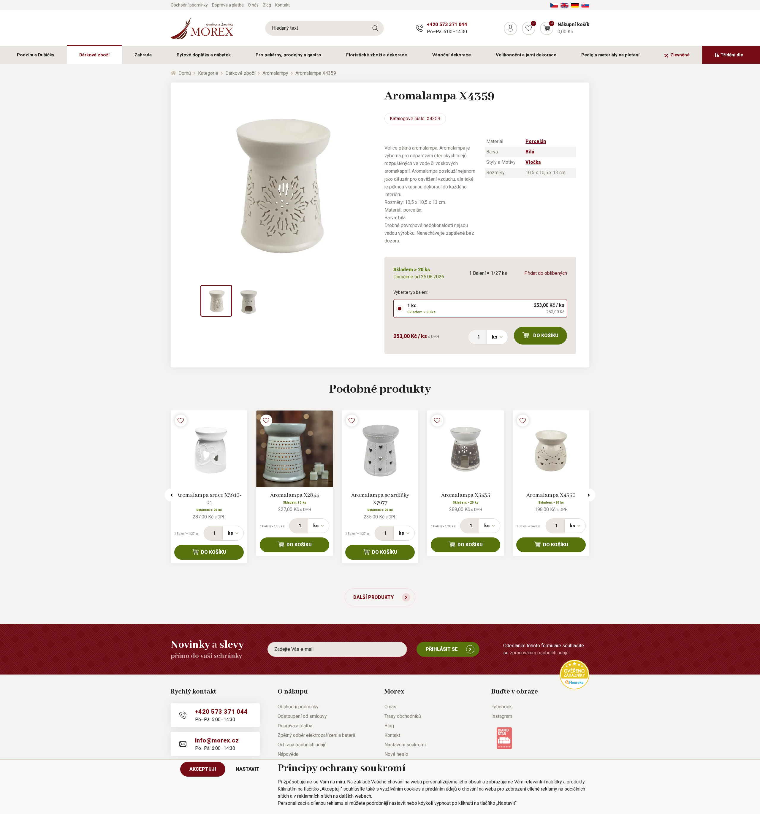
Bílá (529, 152)
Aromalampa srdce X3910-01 (209, 499)
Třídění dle (732, 55)
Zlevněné (680, 55)
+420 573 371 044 (447, 24)
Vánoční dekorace (451, 55)
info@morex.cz (217, 740)
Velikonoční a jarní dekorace (526, 55)
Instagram (501, 716)
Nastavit (247, 769)
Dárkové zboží (94, 55)
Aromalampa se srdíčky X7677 (380, 499)
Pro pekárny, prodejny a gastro (288, 55)
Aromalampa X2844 (294, 495)
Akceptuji (202, 769)
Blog (267, 5)
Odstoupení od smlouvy (302, 716)
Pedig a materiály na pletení (610, 55)
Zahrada (143, 55)
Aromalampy (275, 73)
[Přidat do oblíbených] (181, 420)
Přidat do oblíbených (545, 273)
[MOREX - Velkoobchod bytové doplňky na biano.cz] (504, 738)
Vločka (533, 162)
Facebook (501, 707)
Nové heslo (396, 754)
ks (494, 337)
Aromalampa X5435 (465, 495)
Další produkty (373, 597)
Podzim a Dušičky (35, 55)
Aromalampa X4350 (551, 495)
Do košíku (545, 335)
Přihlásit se (442, 649)
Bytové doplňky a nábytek (204, 55)
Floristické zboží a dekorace (376, 55)
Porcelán (535, 141)
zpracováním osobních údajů (539, 653)
